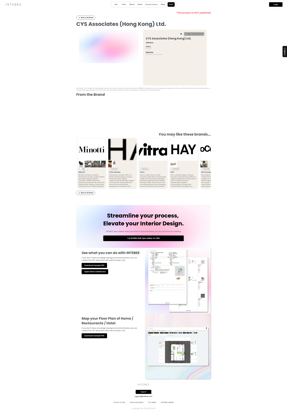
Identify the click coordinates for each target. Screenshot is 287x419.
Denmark (114, 169)
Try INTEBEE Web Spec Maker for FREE (143, 238)
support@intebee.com (143, 396)
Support (144, 392)
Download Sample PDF (94, 265)
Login (276, 4)
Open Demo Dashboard (94, 271)
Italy (83, 169)
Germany (145, 169)
